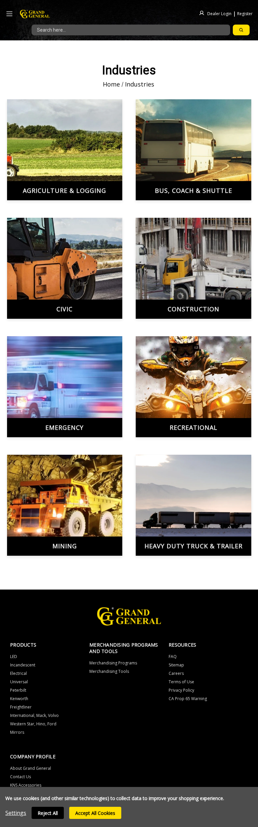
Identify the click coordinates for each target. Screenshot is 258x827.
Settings (15, 813)
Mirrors (17, 732)
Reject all (48, 813)
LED (13, 656)
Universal (19, 682)
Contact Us (20, 777)
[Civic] (65, 268)
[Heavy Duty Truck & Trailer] (193, 505)
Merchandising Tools (109, 671)
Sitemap (176, 665)
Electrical (18, 673)
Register (245, 13)
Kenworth (19, 698)
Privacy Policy (181, 690)
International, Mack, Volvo (34, 715)
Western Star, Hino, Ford (33, 724)
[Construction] (193, 268)
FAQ (173, 656)
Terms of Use (181, 682)
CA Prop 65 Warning (188, 698)
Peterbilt (18, 690)
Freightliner (21, 707)
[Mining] (65, 505)
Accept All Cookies (95, 813)
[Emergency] (65, 386)
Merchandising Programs (113, 663)
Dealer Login (219, 13)
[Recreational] (193, 386)
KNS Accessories (25, 785)
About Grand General (30, 768)
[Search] (241, 30)
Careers (176, 673)
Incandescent (22, 665)
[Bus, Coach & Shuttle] (193, 149)
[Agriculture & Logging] (65, 149)
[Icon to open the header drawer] (9, 14)
